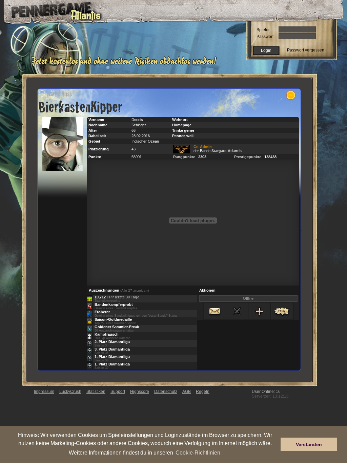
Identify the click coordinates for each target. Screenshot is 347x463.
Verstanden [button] (309, 444)
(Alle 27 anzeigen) (134, 290)
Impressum (44, 391)
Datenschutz (165, 391)
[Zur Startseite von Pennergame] (50, 10)
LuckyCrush (70, 391)
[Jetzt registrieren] (125, 65)
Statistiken (95, 391)
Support (117, 391)
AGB (186, 391)
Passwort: (265, 36)
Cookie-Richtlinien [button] (198, 452)
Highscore (139, 391)
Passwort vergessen (305, 50)
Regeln (202, 391)
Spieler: (264, 29)
